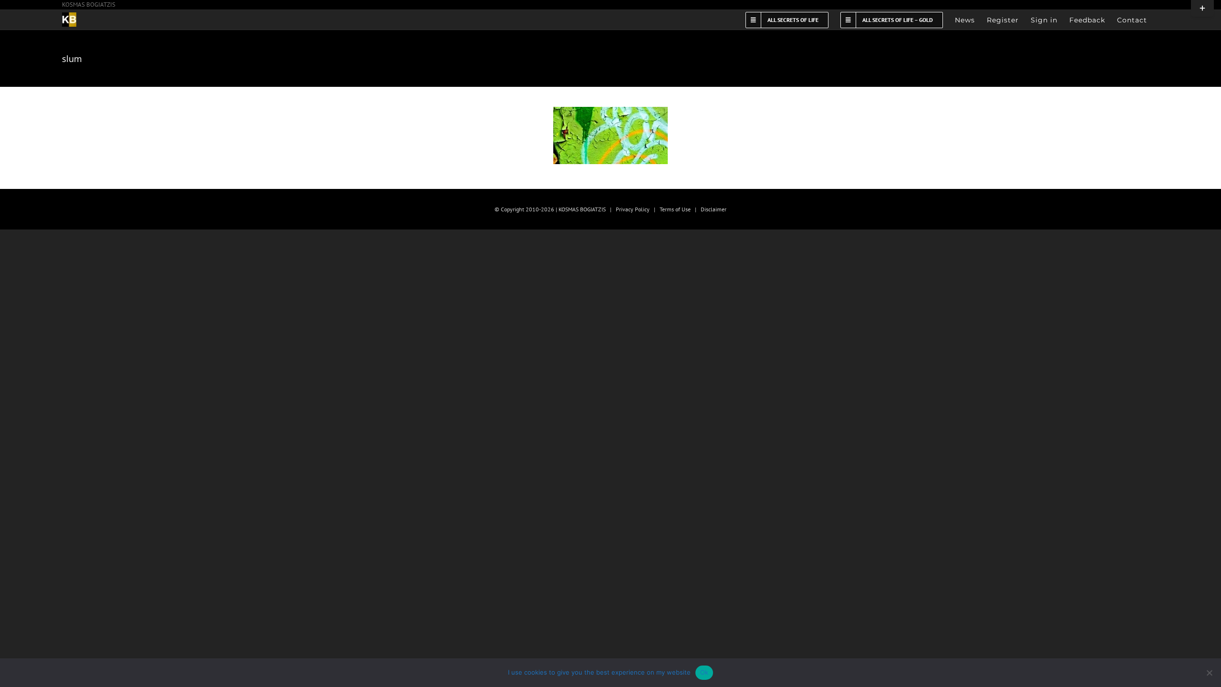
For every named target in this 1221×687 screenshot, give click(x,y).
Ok (704, 672)
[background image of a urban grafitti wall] (610, 135)
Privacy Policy (633, 209)
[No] (1209, 672)
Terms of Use (675, 209)
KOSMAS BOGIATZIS (88, 4)
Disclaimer (713, 209)
